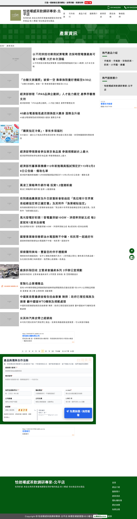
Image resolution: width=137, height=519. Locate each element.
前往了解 (88, 3)
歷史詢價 (112, 15)
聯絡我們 (122, 15)
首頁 (64, 15)
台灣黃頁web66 (100, 516)
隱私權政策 (117, 500)
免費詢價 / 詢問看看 (80, 413)
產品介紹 (83, 13)
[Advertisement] (48, 452)
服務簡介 (94, 13)
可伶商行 (72, 15)
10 (53, 351)
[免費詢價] (131, 250)
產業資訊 (103, 15)
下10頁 (57, 351)
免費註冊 (116, 509)
